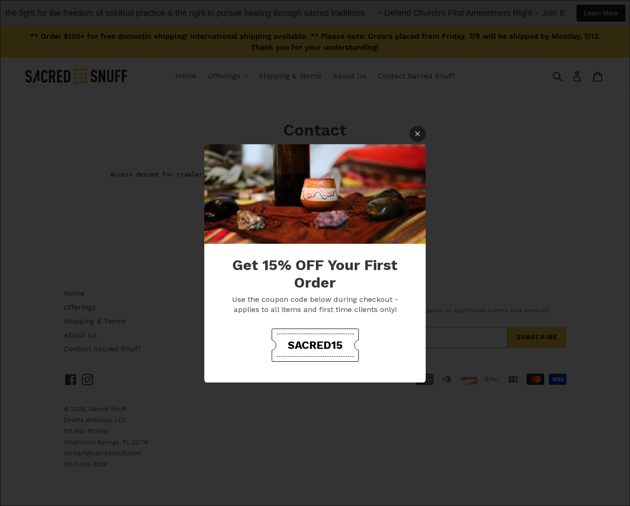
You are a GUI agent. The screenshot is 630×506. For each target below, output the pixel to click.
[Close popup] (418, 134)
